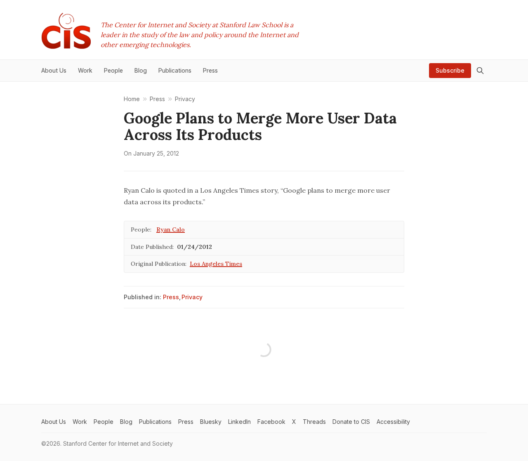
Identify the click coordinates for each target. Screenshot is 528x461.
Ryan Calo (170, 229)
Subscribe (450, 70)
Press (171, 296)
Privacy (192, 296)
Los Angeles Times (216, 263)
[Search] (480, 70)
